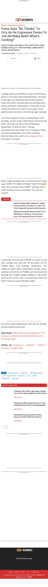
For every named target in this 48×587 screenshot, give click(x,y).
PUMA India (5, 378)
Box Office (18, 397)
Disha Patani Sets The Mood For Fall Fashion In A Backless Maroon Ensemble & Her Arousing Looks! (22, 336)
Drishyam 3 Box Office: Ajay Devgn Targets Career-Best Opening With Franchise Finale (30, 392)
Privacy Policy (35, 572)
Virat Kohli (15, 378)
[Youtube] (30, 555)
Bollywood (24, 373)
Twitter (41, 345)
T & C (27, 572)
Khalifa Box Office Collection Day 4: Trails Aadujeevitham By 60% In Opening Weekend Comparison (30, 404)
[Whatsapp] (11, 369)
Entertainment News (36, 373)
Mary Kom (21, 376)
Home (3, 25)
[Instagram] (21, 555)
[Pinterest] (24, 555)
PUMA (34, 376)
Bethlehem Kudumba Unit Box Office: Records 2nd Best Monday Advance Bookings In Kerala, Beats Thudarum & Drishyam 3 (28, 416)
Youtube (5, 348)
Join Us (13, 58)
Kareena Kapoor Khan (33, 136)
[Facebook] (3, 369)
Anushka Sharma (13, 373)
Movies (39, 575)
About (11, 572)
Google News (17, 348)
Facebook (17, 345)
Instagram (30, 345)
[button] (37, 58)
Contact (16, 572)
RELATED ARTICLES (10, 385)
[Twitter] (7, 369)
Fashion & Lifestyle (16, 25)
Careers (22, 572)
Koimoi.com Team (9, 53)
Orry (28, 376)
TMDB (30, 577)
